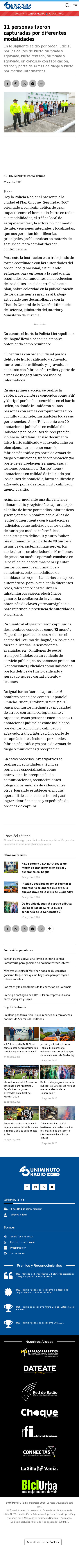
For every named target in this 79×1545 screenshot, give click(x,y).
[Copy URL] (41, 83)
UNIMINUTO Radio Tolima (27, 176)
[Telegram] (32, 83)
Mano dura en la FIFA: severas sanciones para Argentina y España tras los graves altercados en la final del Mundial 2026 (20, 1089)
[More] (50, 928)
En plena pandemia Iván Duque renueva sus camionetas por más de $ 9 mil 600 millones (38, 1017)
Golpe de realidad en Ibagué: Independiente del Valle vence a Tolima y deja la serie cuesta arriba (21, 1129)
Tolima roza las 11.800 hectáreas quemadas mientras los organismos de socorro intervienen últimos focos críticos (56, 1130)
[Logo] (17, 5)
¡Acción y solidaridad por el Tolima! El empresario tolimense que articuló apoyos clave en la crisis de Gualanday (47, 888)
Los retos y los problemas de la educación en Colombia (37, 987)
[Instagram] (35, 1187)
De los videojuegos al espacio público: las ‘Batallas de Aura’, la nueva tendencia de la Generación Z (47, 908)
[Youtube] (52, 1187)
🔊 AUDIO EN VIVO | (55, 14)
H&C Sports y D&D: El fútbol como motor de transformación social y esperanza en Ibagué (44, 868)
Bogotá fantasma (15, 1007)
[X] (24, 83)
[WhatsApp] (15, 83)
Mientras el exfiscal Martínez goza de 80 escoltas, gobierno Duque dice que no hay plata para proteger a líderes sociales (36, 975)
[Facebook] (7, 83)
